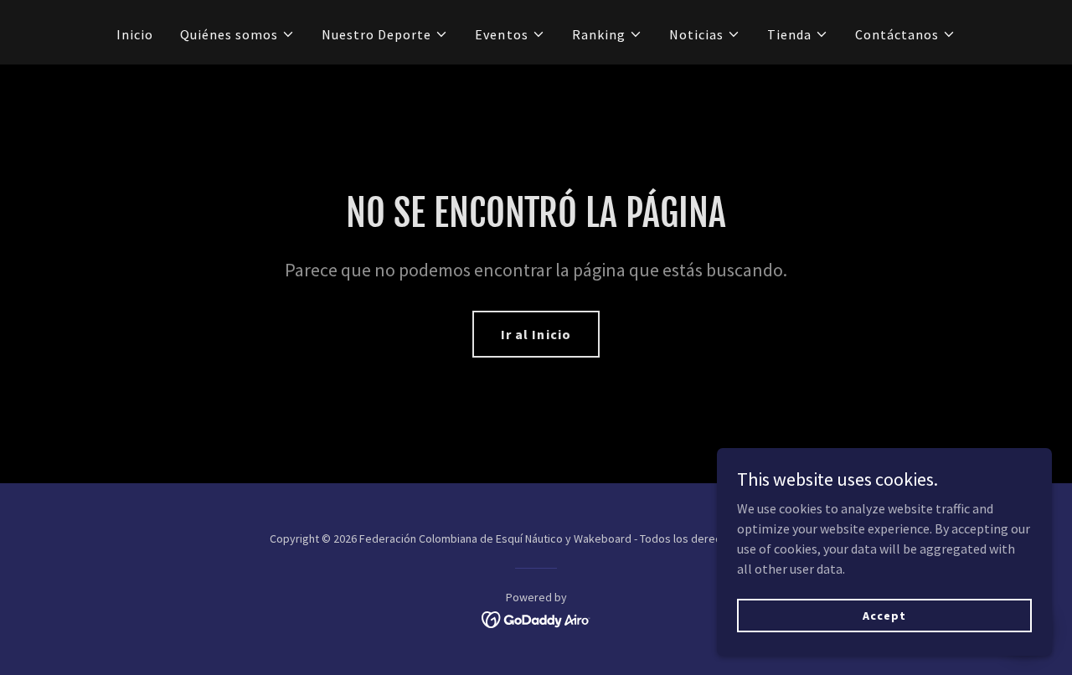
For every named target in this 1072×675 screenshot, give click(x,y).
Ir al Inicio (535, 334)
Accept (884, 614)
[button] (237, 34)
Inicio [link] (134, 34)
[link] (536, 618)
